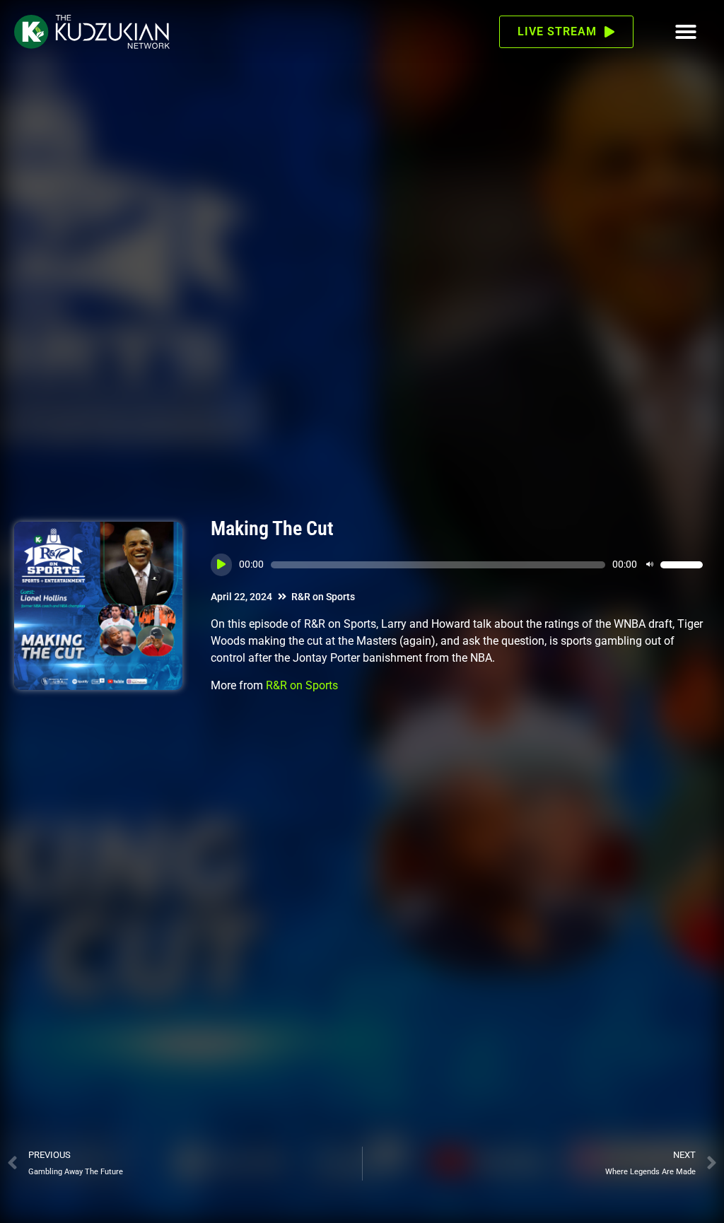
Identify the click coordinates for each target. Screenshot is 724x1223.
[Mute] (649, 564)
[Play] (221, 565)
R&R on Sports (323, 596)
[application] (457, 565)
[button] (686, 32)
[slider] (681, 564)
